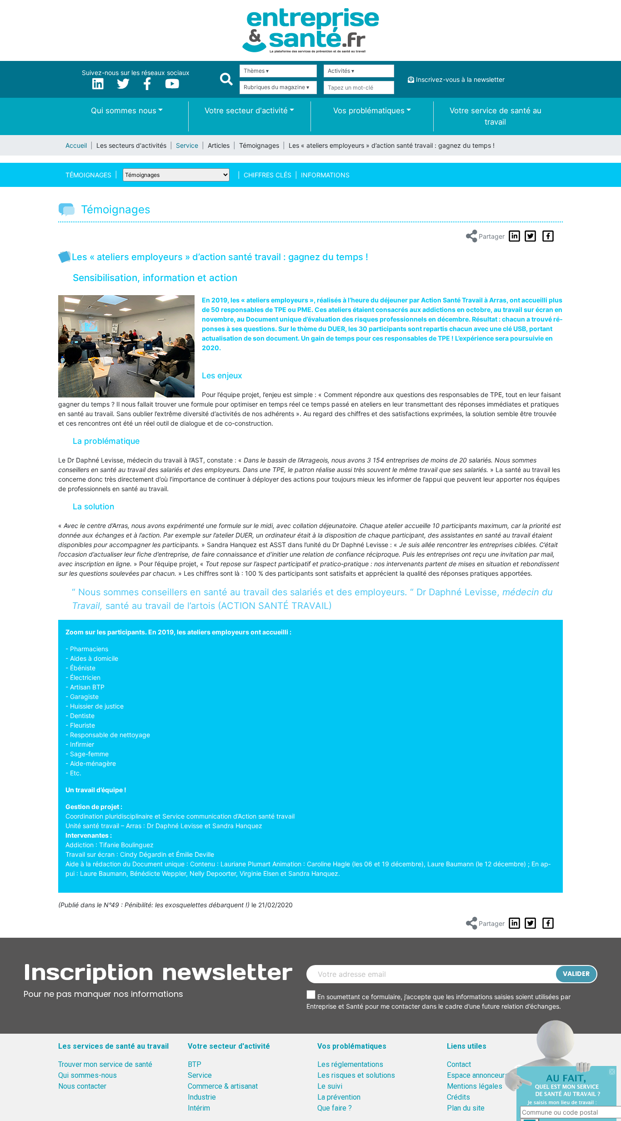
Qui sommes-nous (87, 1075)
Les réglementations (350, 1064)
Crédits (458, 1097)
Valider (576, 973)
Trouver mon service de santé (105, 1064)
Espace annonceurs (478, 1075)
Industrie (202, 1097)
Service (187, 145)
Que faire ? (334, 1108)
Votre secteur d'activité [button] (246, 110)
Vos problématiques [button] (369, 110)
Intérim (199, 1108)
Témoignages (88, 175)
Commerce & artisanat (223, 1086)
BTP (194, 1064)
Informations (325, 175)
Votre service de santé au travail (495, 116)
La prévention (339, 1097)
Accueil (76, 145)
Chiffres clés (267, 175)
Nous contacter (82, 1086)
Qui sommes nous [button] (123, 110)
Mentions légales (474, 1086)
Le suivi (329, 1086)
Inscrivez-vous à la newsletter (459, 79)
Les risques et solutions (356, 1075)
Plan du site (466, 1108)
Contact (459, 1064)
